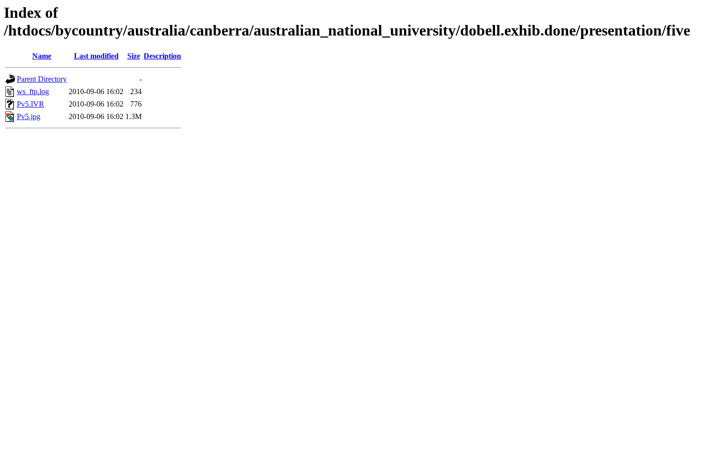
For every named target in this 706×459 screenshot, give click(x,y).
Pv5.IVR (30, 104)
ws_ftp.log (33, 91)
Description (162, 56)
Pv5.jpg (28, 116)
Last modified (96, 56)
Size (133, 56)
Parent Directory (42, 79)
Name (41, 56)
